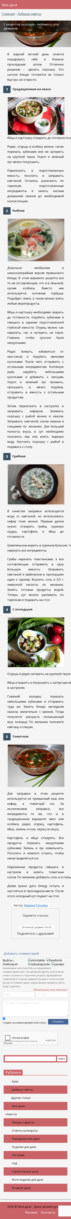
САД (14, 1163)
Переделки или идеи (26, 1138)
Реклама (31, 1212)
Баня (15, 1081)
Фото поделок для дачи (27, 1179)
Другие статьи (20, 1098)
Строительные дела (25, 1171)
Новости (11, 1114)
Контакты (48, 1212)
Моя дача (9, 5)
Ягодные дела (21, 1188)
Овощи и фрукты (23, 1122)
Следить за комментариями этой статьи (24, 1022)
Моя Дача (18, 1106)
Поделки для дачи (24, 1147)
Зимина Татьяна (36, 905)
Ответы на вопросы (25, 1130)
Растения (18, 1155)
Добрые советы (22, 1089)
